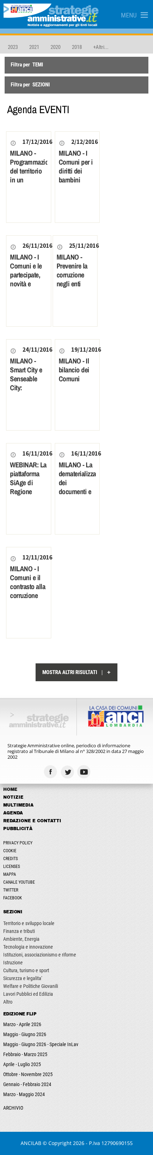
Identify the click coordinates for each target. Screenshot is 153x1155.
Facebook (12, 898)
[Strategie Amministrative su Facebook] (51, 771)
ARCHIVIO (13, 1108)
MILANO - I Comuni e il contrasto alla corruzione (27, 582)
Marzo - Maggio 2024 (24, 1094)
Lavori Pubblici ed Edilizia (28, 994)
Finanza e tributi (19, 931)
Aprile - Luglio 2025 (22, 1064)
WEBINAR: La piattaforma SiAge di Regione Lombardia (28, 482)
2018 (77, 47)
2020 (55, 47)
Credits (10, 859)
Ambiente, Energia (21, 939)
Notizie (13, 797)
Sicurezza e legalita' (22, 978)
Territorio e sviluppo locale (28, 923)
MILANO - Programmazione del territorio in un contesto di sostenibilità (28, 175)
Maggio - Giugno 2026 (24, 1034)
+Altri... (101, 47)
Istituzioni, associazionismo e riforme (39, 955)
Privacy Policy (17, 843)
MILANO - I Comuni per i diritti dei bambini (76, 166)
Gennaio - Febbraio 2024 (27, 1084)
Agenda (13, 813)
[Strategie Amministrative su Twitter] (68, 771)
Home (10, 789)
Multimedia (18, 805)
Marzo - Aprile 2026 (22, 1024)
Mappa (9, 874)
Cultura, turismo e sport (26, 970)
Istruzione (13, 962)
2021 (34, 47)
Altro (7, 1002)
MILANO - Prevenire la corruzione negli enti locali (72, 274)
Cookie (9, 851)
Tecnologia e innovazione (28, 947)
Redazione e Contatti (32, 821)
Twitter (10, 890)
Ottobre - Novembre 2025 (28, 1074)
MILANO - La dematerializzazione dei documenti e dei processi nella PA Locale (77, 491)
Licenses (11, 866)
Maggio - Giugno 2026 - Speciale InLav (40, 1044)
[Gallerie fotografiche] (101, 771)
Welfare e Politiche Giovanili (30, 986)
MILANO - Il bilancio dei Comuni (74, 369)
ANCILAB (31, 1143)
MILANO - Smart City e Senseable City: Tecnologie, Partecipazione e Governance (28, 387)
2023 (13, 47)
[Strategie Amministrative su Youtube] (85, 771)
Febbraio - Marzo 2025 (25, 1054)
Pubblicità (17, 829)
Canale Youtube (19, 882)
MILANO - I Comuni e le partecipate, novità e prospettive (26, 274)
